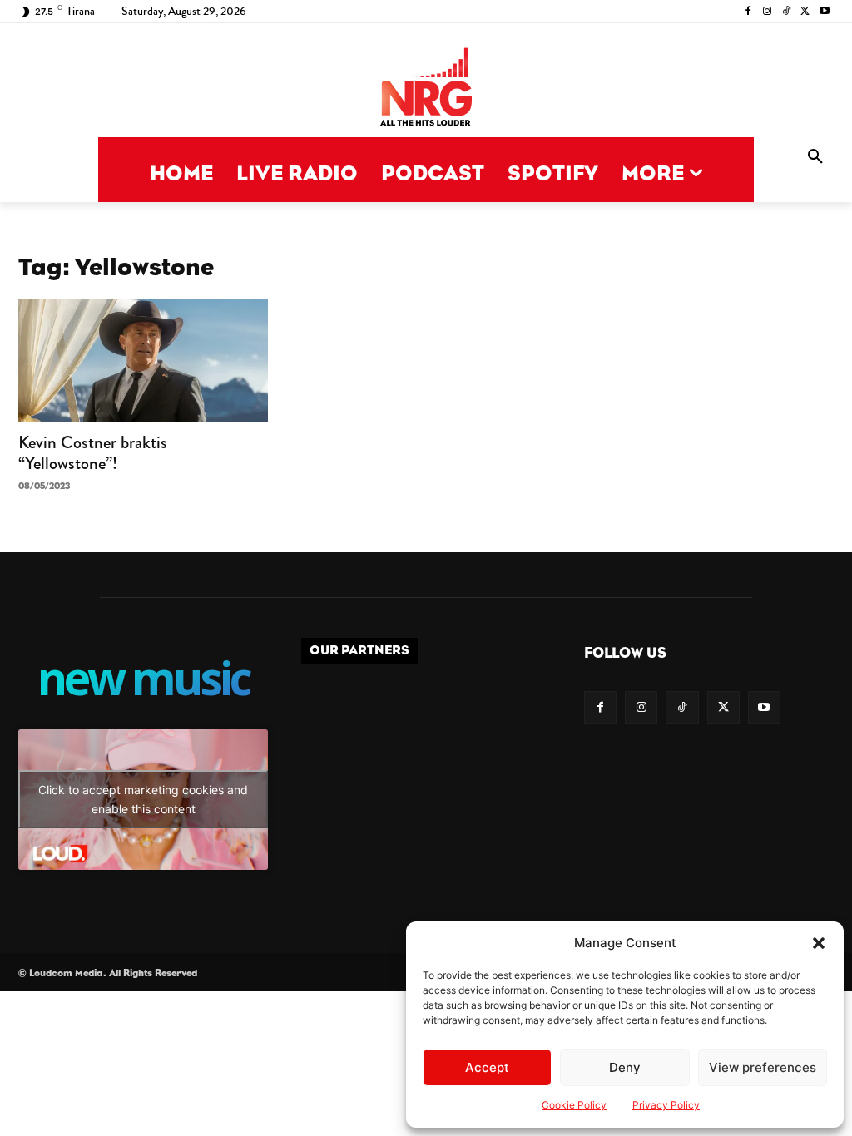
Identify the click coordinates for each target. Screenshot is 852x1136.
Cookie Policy (574, 1105)
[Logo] (426, 88)
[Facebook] (748, 12)
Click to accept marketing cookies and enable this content (143, 799)
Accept (487, 1067)
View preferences (762, 1067)
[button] (818, 943)
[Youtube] (824, 12)
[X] (805, 12)
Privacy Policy (666, 1105)
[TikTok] (786, 12)
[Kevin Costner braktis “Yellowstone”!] (143, 360)
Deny (625, 1067)
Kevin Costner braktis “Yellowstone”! (92, 453)
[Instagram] (767, 12)
